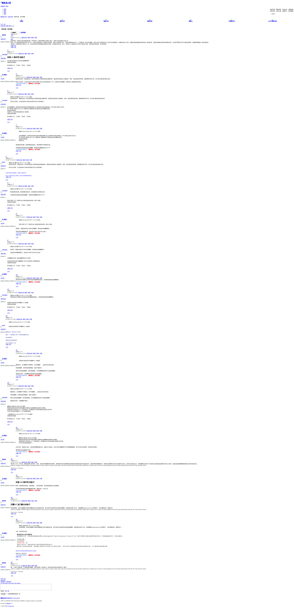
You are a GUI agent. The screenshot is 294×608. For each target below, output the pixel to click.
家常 (12, 39)
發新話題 (8, 581)
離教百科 (62, 21)
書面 (32, 37)
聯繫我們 (9, 598)
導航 (5, 14)
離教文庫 (106, 21)
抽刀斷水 (4, 74)
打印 (12, 36)
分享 (14, 45)
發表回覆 (3, 594)
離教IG (191, 21)
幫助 (5, 12)
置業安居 (3, 39)
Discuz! (9, 603)
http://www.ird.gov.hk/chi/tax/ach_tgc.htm (26, 550)
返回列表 (3, 26)
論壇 (5, 9)
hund (3, 162)
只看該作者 (24, 37)
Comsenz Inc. (10, 606)
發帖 (10, 26)
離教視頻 (149, 21)
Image (6, 583)
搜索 (5, 10)
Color (3, 583)
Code (15, 583)
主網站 (21, 21)
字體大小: (13, 34)
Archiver (15, 598)
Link (9, 583)
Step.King (4, 54)
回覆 (7, 26)
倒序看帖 (23, 32)
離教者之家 (4, 16)
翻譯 (29, 37)
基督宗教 (10, 16)
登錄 (7, 6)
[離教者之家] (6, 3)
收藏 (12, 45)
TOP (8, 71)
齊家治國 (3, 58)
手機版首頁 (232, 21)
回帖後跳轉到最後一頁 (14, 594)
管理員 (2, 78)
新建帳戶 (3, 6)
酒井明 (4, 35)
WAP (18, 598)
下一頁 (4, 24)
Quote (12, 583)
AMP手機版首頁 (272, 21)
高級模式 (3, 581)
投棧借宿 (3, 166)
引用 (14, 47)
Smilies (18, 583)
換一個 (7, 591)
